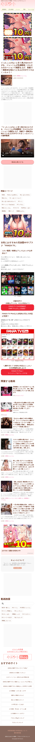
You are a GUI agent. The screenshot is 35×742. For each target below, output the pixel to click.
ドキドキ (16, 208)
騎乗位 (4, 211)
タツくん (15, 607)
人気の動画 (10, 9)
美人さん (4, 198)
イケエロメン (26, 614)
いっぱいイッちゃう (15, 198)
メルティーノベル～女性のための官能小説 (17, 677)
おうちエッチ (18, 617)
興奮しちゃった (6, 620)
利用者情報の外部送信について (17, 730)
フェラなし (21, 204)
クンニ (20, 201)
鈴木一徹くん (6, 607)
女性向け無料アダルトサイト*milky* (17, 668)
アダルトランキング (17, 722)
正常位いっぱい (26, 208)
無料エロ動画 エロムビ (17, 695)
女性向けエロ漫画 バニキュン (17, 672)
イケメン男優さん (7, 611)
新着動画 (4, 9)
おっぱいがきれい (25, 195)
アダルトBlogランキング (17, 718)
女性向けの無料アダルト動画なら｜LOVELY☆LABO (17, 686)
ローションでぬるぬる (8, 204)
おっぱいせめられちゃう (9, 201)
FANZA (19, 296)
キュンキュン (18, 611)
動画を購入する (17, 162)
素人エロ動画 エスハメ (17, 700)
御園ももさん (20, 211)
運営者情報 (17, 733)
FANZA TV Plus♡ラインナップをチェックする (17, 372)
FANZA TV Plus (19, 361)
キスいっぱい (6, 614)
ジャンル (17, 9)
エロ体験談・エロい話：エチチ (17, 691)
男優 (24, 9)
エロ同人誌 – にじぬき (17, 704)
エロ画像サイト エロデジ (17, 713)
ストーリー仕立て (7, 617)
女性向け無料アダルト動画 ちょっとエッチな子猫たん (17, 681)
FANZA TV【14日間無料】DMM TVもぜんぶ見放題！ (17, 307)
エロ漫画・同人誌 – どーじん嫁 (17, 709)
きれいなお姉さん (13, 195)
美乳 (3, 195)
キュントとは (31, 9)
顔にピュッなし (6, 208)
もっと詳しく (17, 568)
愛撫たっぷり (16, 614)
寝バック (11, 211)
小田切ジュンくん (21, 76)
